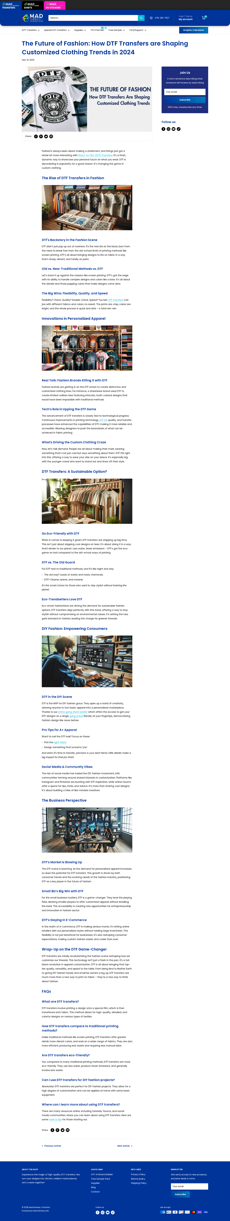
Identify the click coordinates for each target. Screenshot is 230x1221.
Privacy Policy (138, 1174)
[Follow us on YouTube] (173, 129)
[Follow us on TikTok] (178, 129)
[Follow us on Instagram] (168, 129)
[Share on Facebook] (36, 136)
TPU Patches (97, 30)
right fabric (60, 742)
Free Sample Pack (100, 1178)
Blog (93, 1187)
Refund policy (138, 1178)
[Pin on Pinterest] (41, 136)
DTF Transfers (29, 30)
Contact (95, 1191)
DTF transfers (115, 300)
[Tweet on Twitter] (46, 136)
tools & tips (55, 1119)
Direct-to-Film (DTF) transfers (95, 155)
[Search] (141, 18)
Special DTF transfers (55, 30)
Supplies (78, 30)
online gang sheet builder (73, 712)
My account (186, 19)
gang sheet (76, 716)
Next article (123, 1145)
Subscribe (184, 99)
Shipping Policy (139, 1183)
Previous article (52, 1145)
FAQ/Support (136, 30)
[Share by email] (51, 136)
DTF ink (103, 420)
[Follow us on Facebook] (163, 129)
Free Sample (115, 30)
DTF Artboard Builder (102, 1174)
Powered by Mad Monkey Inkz (35, 1210)
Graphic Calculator (193, 30)
